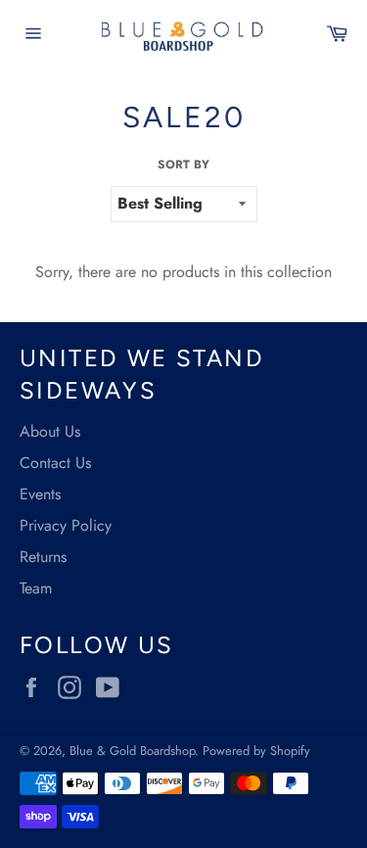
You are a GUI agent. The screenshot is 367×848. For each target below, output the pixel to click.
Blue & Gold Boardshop (132, 750)
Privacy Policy (66, 525)
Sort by (183, 165)
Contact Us (55, 462)
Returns (43, 556)
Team (36, 588)
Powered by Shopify (256, 750)
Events (40, 494)
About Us (50, 431)
